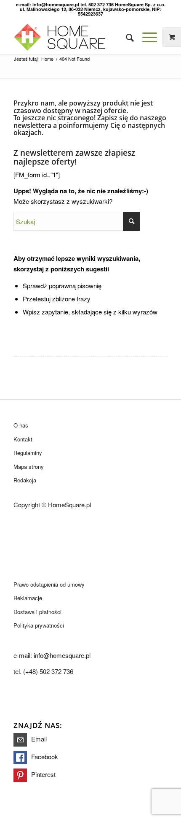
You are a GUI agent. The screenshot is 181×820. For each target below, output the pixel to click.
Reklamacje (27, 598)
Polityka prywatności (38, 625)
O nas (20, 425)
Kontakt (22, 439)
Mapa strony (28, 467)
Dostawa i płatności (37, 612)
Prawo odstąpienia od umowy (49, 584)
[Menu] (145, 37)
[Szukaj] (125, 37)
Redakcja (24, 480)
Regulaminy (27, 453)
